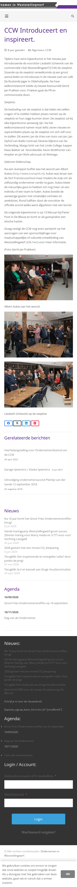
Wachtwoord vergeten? (38, 832)
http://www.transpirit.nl (28, 173)
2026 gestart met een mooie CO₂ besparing (31, 548)
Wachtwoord (15, 794)
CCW (48, 50)
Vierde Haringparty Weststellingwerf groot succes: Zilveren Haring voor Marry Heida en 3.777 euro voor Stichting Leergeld (37, 535)
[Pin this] (35, 423)
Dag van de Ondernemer (20, 618)
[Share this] (8, 423)
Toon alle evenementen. (18, 755)
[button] (7, 16)
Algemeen (38, 50)
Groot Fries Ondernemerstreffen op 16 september (36, 603)
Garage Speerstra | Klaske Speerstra (27, 469)
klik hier (32, 242)
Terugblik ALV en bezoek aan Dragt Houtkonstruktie (37, 569)
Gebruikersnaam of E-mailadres (30, 776)
